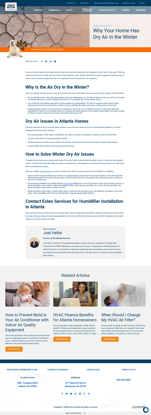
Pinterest (80, 393)
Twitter (46, 61)
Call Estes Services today (35, 216)
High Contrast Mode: (73, 413)
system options (46, 171)
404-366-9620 (123, 379)
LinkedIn (50, 61)
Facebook (42, 61)
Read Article (14, 349)
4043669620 (141, 10)
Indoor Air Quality (102, 26)
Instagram (84, 393)
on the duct (68, 183)
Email (55, 61)
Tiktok (89, 393)
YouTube (71, 393)
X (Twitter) (66, 393)
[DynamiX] (139, 407)
